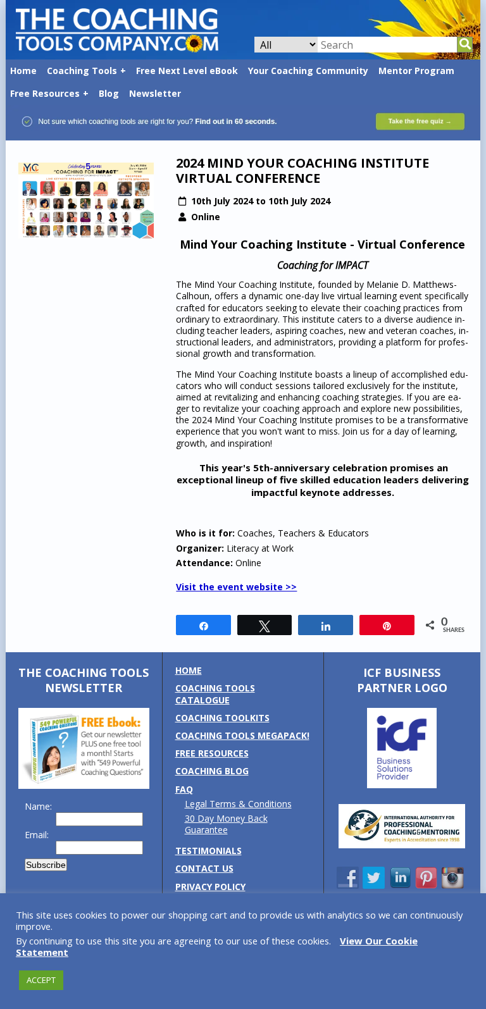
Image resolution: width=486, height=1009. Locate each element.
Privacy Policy (210, 887)
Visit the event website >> (236, 587)
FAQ (184, 789)
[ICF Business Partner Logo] (402, 785)
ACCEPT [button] (41, 980)
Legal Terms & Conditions (238, 804)
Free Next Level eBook (187, 71)
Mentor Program (416, 71)
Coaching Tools (82, 71)
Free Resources (45, 93)
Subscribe (46, 865)
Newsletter (155, 93)
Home (23, 71)
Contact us (204, 868)
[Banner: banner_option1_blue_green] (243, 134)
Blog (109, 93)
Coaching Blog (212, 771)
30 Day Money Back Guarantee (226, 824)
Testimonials (208, 851)
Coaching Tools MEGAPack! (242, 735)
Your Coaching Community (308, 71)
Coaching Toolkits (222, 718)
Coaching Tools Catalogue (215, 693)
